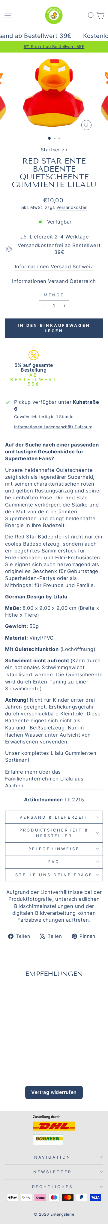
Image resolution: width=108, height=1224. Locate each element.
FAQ (54, 861)
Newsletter (52, 1171)
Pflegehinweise (54, 848)
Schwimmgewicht (63, 667)
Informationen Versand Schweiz (54, 267)
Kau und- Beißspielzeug (34, 728)
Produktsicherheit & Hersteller (54, 833)
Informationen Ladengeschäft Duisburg (53, 426)
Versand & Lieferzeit (54, 817)
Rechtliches (52, 1186)
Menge (54, 294)
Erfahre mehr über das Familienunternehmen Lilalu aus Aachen (44, 779)
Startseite (52, 150)
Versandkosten (71, 207)
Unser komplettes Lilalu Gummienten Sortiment (50, 756)
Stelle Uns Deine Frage (53, 874)
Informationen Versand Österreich (54, 281)
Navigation (52, 1157)
